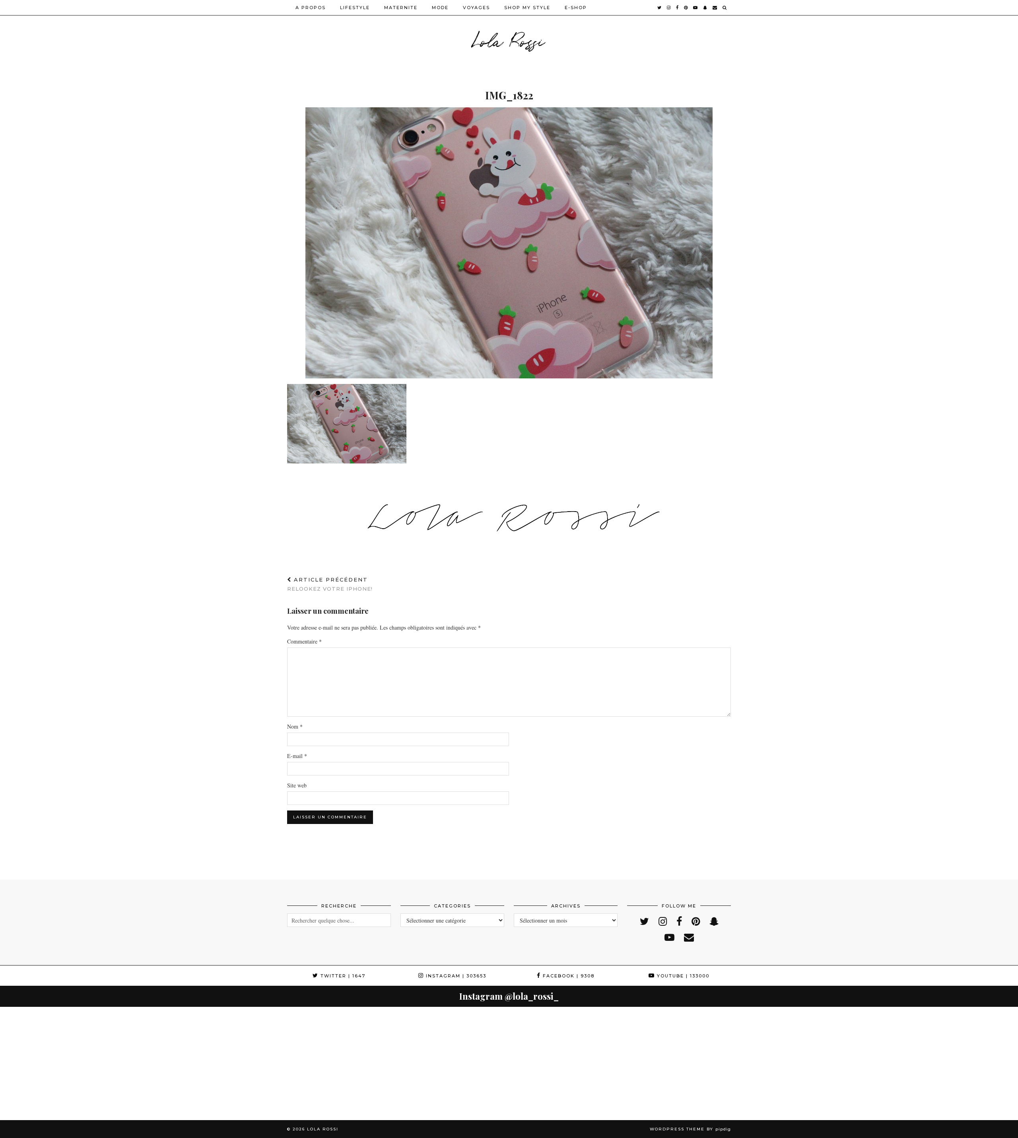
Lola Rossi (509, 40)
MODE (440, 7)
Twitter (342, 976)
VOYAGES (476, 7)
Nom (295, 726)
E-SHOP (576, 7)
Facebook (567, 976)
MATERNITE (401, 7)
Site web (297, 785)
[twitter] (659, 7)
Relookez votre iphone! (330, 584)
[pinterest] (686, 7)
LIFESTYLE (355, 7)
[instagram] (669, 7)
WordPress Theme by (690, 1129)
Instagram (455, 976)
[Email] (715, 7)
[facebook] (677, 7)
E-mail (297, 756)
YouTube (682, 976)
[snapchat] (705, 7)
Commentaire (304, 641)
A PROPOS (310, 7)
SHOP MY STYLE (527, 7)
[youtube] (695, 7)
